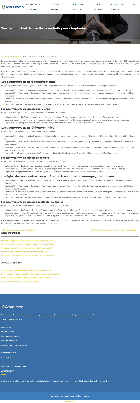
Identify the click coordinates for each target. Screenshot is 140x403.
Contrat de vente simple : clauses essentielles (20, 281)
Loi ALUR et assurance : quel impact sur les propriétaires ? (25, 252)
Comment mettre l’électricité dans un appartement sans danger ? (28, 244)
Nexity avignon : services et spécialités (19, 230)
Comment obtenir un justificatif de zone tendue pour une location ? (29, 255)
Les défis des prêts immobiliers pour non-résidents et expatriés (27, 241)
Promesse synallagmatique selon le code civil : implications (25, 278)
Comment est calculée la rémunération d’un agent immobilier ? (27, 270)
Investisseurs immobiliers (78, 6)
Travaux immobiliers (98, 6)
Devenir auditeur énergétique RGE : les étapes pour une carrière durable (30, 274)
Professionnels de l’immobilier (117, 6)
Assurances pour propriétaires (33, 6)
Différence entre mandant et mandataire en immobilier (114, 230)
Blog (135, 4)
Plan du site (70, 401)
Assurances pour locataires (58, 6)
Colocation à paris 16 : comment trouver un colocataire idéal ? (26, 248)
